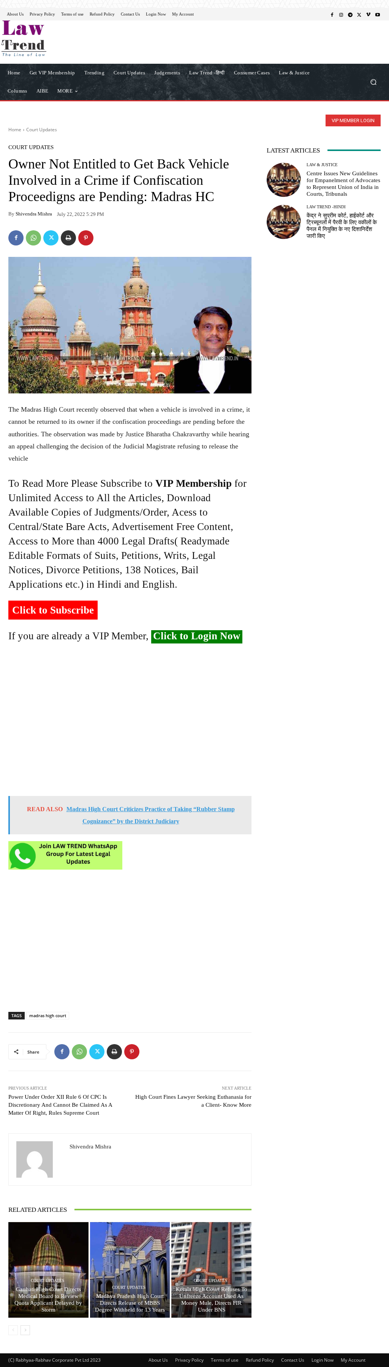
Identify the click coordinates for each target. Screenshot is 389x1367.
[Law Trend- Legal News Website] (49, 38)
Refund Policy (260, 1360)
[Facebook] (332, 14)
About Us (158, 1360)
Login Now (323, 1360)
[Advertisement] (129, 723)
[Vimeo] (368, 14)
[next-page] (25, 1330)
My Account (353, 1360)
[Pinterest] (85, 237)
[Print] (68, 237)
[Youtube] (377, 14)
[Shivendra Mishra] (39, 1159)
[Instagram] (341, 14)
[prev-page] (13, 1330)
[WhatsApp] (33, 237)
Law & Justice (322, 165)
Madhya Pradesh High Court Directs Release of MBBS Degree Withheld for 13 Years (130, 1303)
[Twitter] (359, 14)
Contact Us (292, 1360)
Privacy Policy (189, 1360)
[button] (373, 82)
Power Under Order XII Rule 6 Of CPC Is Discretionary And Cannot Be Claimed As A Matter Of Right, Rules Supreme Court (60, 1105)
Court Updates (41, 129)
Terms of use (225, 1360)
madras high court (47, 1015)
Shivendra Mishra (34, 213)
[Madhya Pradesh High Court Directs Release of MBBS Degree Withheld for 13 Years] (130, 1270)
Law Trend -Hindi (326, 207)
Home (14, 129)
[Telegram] (350, 14)
